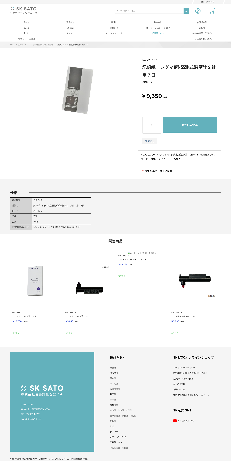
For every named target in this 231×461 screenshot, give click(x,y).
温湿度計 (70, 22)
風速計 (114, 22)
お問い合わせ (209, 2)
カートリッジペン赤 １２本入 (132, 259)
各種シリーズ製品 (26, 39)
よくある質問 (179, 384)
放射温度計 (202, 22)
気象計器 (114, 28)
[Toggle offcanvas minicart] (212, 11)
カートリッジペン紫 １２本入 (26, 316)
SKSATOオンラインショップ (193, 357)
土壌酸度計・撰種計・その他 (123, 415)
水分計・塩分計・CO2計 (121, 410)
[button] (144, 125)
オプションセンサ (114, 33)
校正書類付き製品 (203, 39)
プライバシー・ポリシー (184, 367)
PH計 (26, 33)
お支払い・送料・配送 (183, 378)
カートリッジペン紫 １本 (77, 316)
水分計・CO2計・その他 (158, 28)
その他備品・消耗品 (202, 33)
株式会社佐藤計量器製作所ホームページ (191, 395)
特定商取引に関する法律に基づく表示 (190, 373)
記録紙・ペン (158, 33)
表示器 (70, 28)
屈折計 (202, 28)
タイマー (70, 33)
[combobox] (152, 11)
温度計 (27, 22)
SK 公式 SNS (182, 410)
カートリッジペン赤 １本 (183, 316)
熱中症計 (158, 22)
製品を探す (118, 357)
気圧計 (27, 28)
